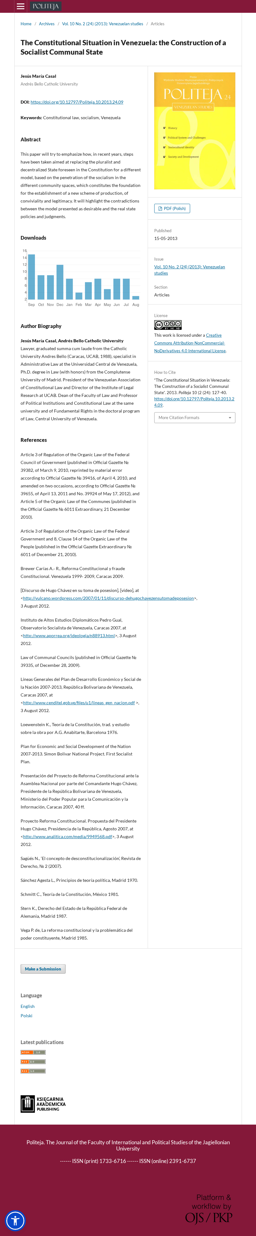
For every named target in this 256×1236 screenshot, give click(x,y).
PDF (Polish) (174, 208)
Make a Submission (43, 968)
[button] (15, 1221)
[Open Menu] (20, 6)
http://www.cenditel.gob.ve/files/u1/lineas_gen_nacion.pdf (79, 702)
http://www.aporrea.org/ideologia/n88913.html (69, 635)
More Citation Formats (179, 417)
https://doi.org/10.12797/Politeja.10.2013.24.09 (77, 102)
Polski (26, 1015)
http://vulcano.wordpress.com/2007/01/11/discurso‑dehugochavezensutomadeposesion (108, 598)
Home (26, 23)
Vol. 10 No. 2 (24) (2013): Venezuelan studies (102, 23)
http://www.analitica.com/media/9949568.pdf (67, 836)
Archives (47, 23)
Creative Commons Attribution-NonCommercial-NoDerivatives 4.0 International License (190, 343)
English (28, 1006)
